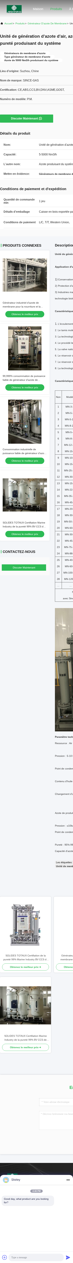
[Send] (68, 1257)
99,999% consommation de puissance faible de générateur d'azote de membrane (24, 380)
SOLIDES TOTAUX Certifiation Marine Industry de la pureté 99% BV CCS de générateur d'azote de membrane (24, 526)
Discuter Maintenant (24, 118)
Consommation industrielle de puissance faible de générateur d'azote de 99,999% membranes (24, 453)
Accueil (8, 23)
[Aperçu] (14, 8)
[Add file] (4, 1257)
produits (20, 23)
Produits (56, 9)
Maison (38, 9)
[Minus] (68, 1180)
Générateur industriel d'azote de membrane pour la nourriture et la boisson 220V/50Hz (22, 306)
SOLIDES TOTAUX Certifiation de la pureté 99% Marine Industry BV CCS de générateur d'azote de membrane (25, 957)
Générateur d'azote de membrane (47, 23)
